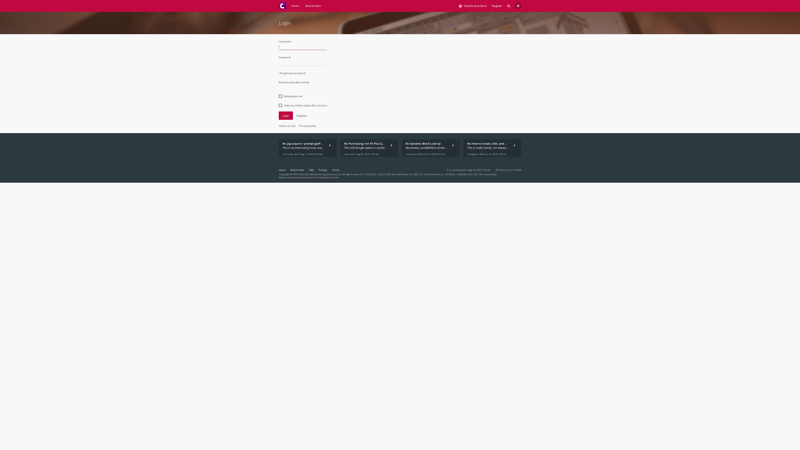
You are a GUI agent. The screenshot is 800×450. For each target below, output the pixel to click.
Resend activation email (294, 82)
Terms (335, 169)
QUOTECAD (385, 174)
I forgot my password (292, 73)
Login (285, 116)
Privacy (323, 169)
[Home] (282, 6)
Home (282, 169)
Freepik (307, 177)
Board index (297, 169)
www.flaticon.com (329, 177)
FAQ (311, 169)
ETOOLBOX (370, 174)
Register (497, 6)
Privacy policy (307, 126)
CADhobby (402, 174)
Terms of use (287, 126)
